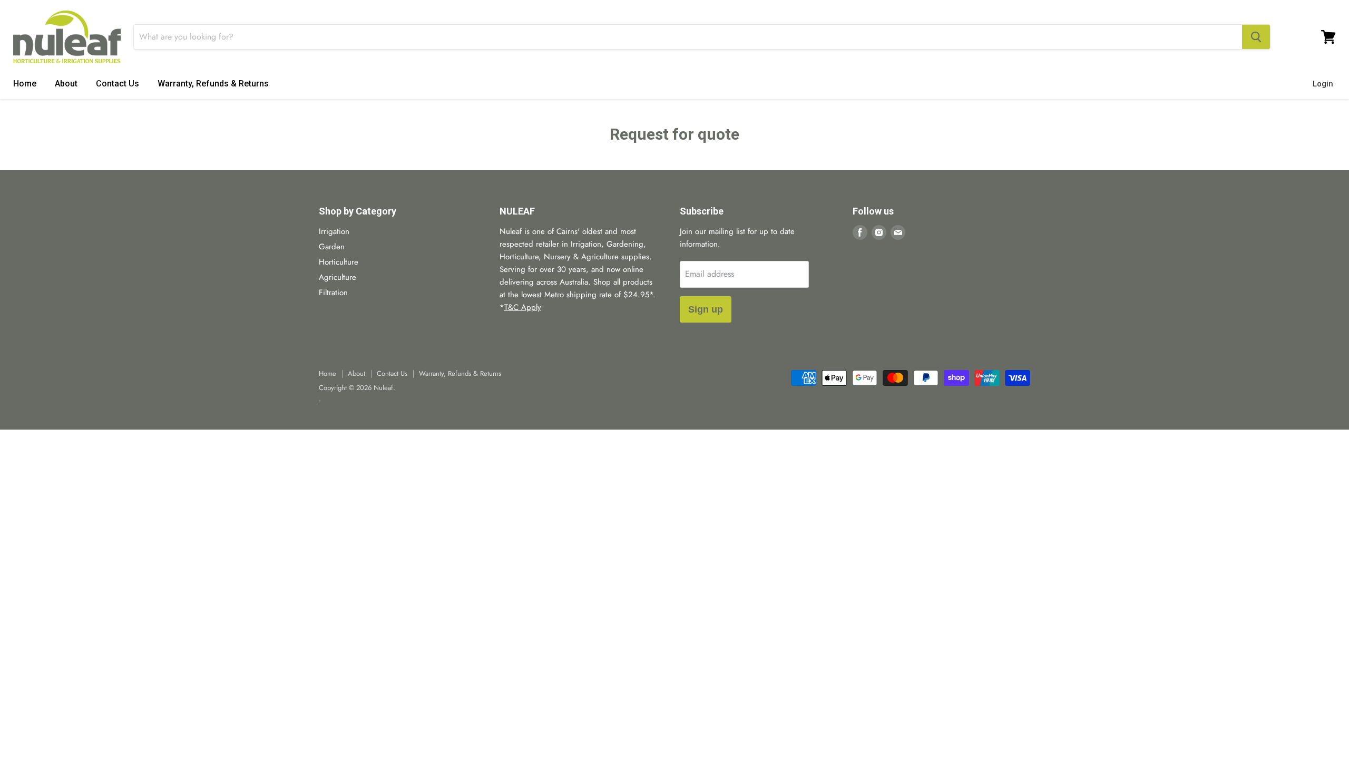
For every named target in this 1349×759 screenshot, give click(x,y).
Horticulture (338, 262)
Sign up (705, 309)
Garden (332, 246)
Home (24, 84)
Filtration (333, 292)
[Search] (1256, 37)
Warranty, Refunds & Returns (213, 84)
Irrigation (334, 231)
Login (1323, 84)
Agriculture (337, 277)
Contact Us (117, 84)
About (66, 84)
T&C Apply (522, 307)
